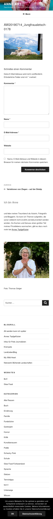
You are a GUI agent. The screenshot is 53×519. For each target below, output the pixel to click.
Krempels (8, 346)
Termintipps (9, 479)
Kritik (6, 437)
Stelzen (7, 474)
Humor (7, 432)
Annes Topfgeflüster (20, 229)
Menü (27, 14)
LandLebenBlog (10, 352)
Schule (7, 458)
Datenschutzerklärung (32, 513)
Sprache (7, 469)
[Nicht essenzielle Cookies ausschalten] (49, 508)
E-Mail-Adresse (11, 132)
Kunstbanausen (10, 442)
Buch (6, 405)
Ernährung (8, 410)
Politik (6, 447)
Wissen (7, 495)
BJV (5, 378)
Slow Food (8, 384)
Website (7, 145)
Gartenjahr (8, 426)
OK (12, 513)
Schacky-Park (10, 453)
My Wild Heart (10, 357)
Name (7, 119)
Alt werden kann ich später (15, 331)
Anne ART (13, 4)
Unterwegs (8, 490)
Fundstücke (9, 421)
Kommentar (10, 83)
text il (6, 484)
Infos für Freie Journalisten (15, 341)
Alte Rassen (9, 400)
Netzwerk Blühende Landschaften (18, 362)
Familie (7, 416)
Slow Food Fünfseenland (14, 463)
